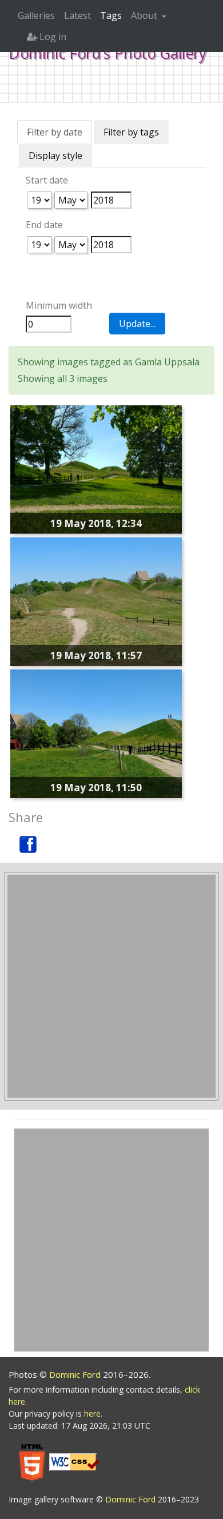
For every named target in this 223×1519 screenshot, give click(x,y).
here (92, 1413)
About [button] (145, 15)
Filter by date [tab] (54, 132)
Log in (51, 36)
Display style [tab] (55, 155)
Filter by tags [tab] (131, 132)
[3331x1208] (96, 601)
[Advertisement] (111, 986)
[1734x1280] (96, 468)
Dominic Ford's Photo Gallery (107, 53)
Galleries (36, 15)
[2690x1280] (96, 733)
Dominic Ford (76, 1374)
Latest (77, 15)
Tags (111, 15)
